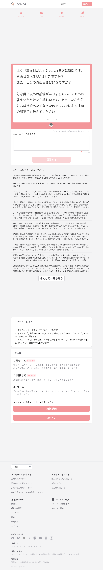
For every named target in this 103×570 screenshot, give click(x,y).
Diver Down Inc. (19, 567)
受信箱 (14, 504)
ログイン (86, 4)
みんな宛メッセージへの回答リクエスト (27, 492)
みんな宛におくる (59, 488)
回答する (51, 159)
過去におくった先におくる (62, 479)
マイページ (15, 513)
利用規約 (33, 554)
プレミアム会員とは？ (60, 504)
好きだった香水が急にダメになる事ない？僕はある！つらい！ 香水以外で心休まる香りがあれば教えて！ (51, 184)
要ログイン (31, 361)
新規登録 (51, 408)
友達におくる (57, 483)
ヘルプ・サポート (34, 546)
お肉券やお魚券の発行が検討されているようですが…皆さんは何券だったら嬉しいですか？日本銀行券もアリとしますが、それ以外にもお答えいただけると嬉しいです (51, 176)
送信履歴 (17, 508)
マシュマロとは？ (18, 546)
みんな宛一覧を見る (51, 278)
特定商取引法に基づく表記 (30, 562)
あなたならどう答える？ (24, 134)
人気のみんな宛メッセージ (21, 488)
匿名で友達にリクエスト (80, 131)
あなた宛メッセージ (19, 479)
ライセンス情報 (73, 554)
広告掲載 (45, 562)
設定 (13, 517)
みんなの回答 (61, 131)
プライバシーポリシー (20, 554)
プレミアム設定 (58, 508)
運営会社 (14, 562)
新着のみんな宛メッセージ (21, 483)
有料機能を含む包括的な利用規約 (52, 554)
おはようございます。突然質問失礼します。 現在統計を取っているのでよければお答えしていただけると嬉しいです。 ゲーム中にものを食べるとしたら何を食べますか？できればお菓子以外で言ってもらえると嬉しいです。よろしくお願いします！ (51, 194)
